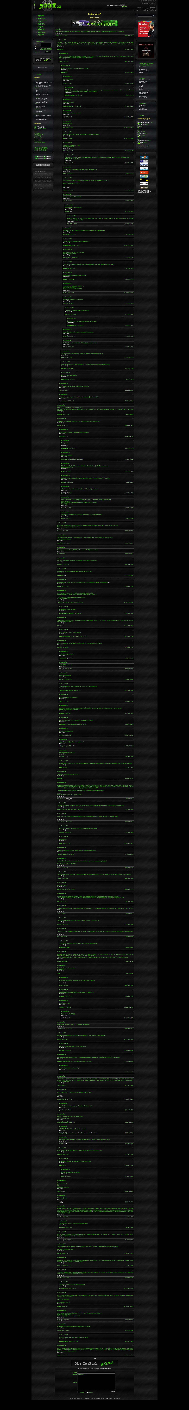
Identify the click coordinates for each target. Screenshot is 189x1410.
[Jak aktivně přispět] (43, 61)
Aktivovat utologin (46, 48)
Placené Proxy (141, 133)
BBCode (113, 1391)
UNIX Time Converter (144, 92)
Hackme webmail (143, 109)
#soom (38, 128)
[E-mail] (71, 211)
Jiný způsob (140, 142)
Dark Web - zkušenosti (41, 118)
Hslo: (36, 46)
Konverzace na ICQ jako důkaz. (43, 101)
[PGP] (71, 798)
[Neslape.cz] (144, 166)
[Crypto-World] (144, 162)
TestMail (141, 86)
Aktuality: (36, 87)
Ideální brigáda (107, 1368)
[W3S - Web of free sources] (144, 188)
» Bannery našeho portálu (143, 190)
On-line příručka (142, 66)
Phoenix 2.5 (38, 104)
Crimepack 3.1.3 (39, 107)
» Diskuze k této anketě (143, 147)
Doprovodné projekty (143, 70)
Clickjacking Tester (143, 81)
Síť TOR (139, 135)
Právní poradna (142, 105)
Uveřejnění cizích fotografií (42, 102)
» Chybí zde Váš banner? (143, 192)
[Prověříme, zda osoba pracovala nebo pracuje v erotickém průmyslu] (146, 57)
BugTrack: (36, 108)
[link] (109, 582)
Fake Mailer (141, 108)
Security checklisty (143, 69)
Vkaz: (75, 1382)
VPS (139, 129)
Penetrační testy (142, 106)
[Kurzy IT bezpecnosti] (146, 37)
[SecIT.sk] (144, 177)
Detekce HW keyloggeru (41, 119)
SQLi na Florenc (39, 111)
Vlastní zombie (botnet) (143, 140)
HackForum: (37, 114)
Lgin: (36, 44)
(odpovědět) (58, 33)
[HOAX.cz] (144, 158)
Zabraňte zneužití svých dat (42, 81)
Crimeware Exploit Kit (40, 106)
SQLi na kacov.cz (40, 112)
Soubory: (36, 103)
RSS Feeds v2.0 (41, 127)
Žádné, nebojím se (142, 124)
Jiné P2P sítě (141, 138)
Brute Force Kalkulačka (144, 90)
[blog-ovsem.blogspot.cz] (144, 184)
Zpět (94, 1358)
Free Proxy (140, 131)
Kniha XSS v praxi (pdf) (144, 79)
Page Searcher (142, 82)
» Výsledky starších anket (143, 148)
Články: (36, 79)
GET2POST (141, 85)
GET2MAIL (141, 84)
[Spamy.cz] (144, 173)
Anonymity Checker (143, 97)
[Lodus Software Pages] (144, 169)
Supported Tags (40, 126)
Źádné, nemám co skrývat (143, 122)
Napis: (75, 1374)
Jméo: (75, 1372)
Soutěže (141, 89)
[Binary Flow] (144, 181)
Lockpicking (141, 88)
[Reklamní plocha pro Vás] (94, 1366)
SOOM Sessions (142, 96)
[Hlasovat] (138, 123)
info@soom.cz (100, 1399)
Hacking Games (142, 93)
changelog (117, 1399)
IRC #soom (109, 1399)
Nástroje (141, 72)
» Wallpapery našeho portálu (144, 191)
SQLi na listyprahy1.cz (41, 110)
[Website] (69, 798)
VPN (139, 126)
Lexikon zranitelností (143, 68)
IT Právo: (36, 97)
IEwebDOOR (142, 95)
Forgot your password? (46, 49)
